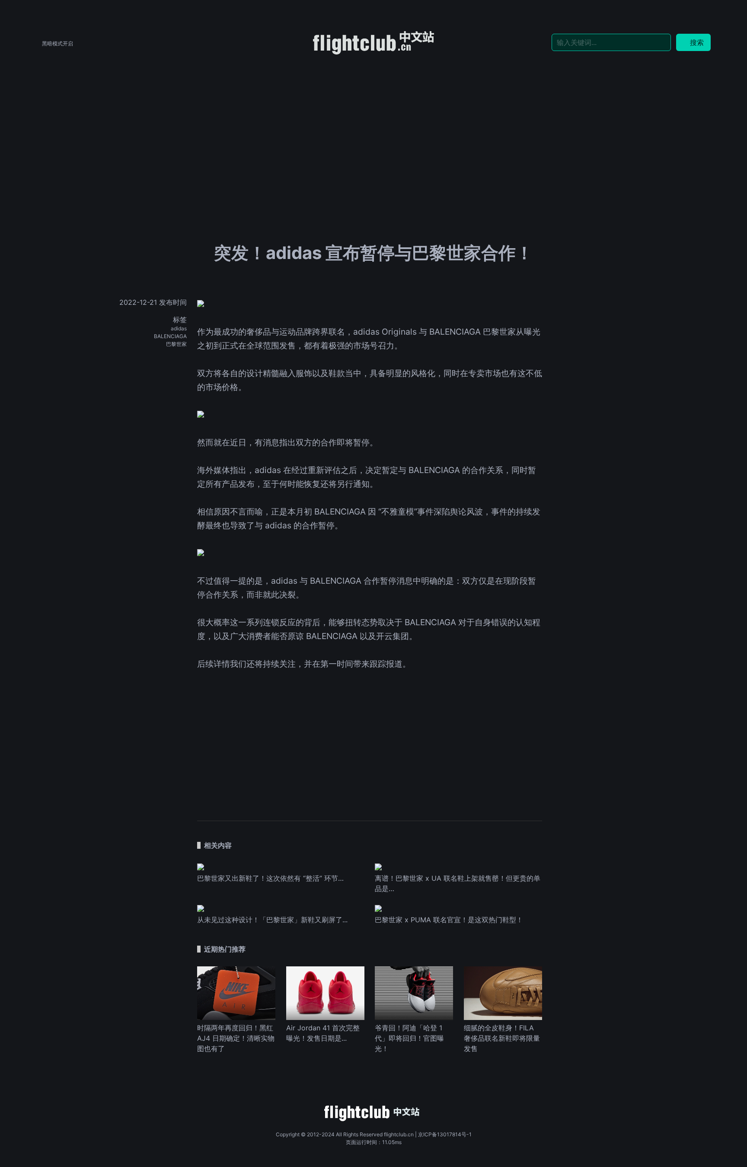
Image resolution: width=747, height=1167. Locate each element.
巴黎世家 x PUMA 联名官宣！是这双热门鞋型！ (449, 919)
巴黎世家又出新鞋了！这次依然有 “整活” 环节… (270, 878)
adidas (179, 328)
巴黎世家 (176, 344)
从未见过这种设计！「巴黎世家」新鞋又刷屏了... (272, 919)
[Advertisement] (373, 121)
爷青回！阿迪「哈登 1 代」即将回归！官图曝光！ (409, 1038)
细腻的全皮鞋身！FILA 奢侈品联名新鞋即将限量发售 (502, 1038)
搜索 (697, 42)
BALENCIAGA (170, 336)
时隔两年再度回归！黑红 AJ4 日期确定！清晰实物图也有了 (236, 1038)
